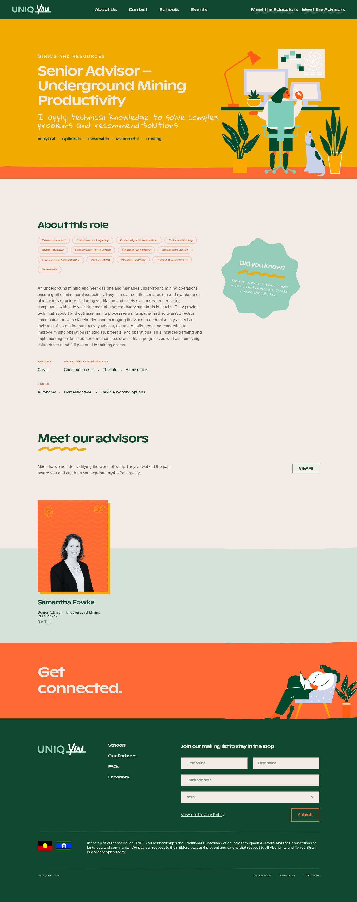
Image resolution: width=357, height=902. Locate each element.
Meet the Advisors (323, 9)
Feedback (119, 777)
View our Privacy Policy (202, 815)
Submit (305, 814)
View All (306, 468)
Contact (138, 9)
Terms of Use (288, 875)
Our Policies (312, 875)
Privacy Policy (262, 875)
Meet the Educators (274, 9)
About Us (106, 9)
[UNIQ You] (31, 9)
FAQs (113, 766)
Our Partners (122, 756)
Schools (169, 9)
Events (199, 9)
